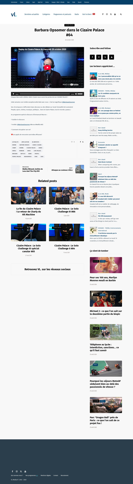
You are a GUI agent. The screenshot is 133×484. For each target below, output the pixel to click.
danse (40, 147)
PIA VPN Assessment (105, 216)
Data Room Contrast (105, 162)
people (37, 153)
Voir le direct (88, 14)
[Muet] (76, 94)
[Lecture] (14, 94)
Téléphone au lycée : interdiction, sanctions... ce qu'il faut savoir (104, 347)
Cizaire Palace (69, 25)
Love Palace (37, 150)
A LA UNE (101, 74)
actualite (15, 142)
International (14, 2)
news (30, 153)
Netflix (23, 153)
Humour (21, 150)
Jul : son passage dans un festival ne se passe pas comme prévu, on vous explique (105, 113)
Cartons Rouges (24, 145)
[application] (47, 94)
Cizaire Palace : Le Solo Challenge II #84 (66, 247)
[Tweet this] (83, 142)
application (25, 142)
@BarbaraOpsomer (68, 102)
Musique (15, 153)
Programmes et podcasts (62, 14)
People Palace (16, 156)
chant (14, 147)
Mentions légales (46, 475)
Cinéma (21, 147)
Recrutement (64, 475)
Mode (73, 2)
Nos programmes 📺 (32, 475)
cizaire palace (31, 147)
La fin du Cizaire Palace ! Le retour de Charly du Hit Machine (28, 211)
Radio (77, 14)
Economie (101, 142)
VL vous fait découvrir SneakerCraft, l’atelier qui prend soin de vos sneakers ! (105, 198)
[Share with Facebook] (80, 142)
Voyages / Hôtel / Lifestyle (58, 2)
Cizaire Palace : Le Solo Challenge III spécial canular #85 (28, 248)
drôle (14, 150)
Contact (55, 475)
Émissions (86, 2)
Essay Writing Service (105, 130)
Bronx (14, 145)
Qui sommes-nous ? (17, 475)
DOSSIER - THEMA (104, 91)
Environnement (115, 228)
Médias (107, 74)
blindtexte (35, 142)
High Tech (40, 2)
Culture (28, 2)
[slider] (80, 93)
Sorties (47, 2)
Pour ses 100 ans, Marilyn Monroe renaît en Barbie (103, 279)
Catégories (46, 14)
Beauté (79, 2)
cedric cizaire (37, 145)
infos (29, 150)
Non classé (101, 128)
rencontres (28, 156)
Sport (33, 2)
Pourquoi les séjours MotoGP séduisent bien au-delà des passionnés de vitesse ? (104, 179)
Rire (36, 156)
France (21, 2)
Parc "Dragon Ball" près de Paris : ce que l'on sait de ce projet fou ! (104, 420)
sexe (42, 156)
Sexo (68, 2)
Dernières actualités (32, 14)
